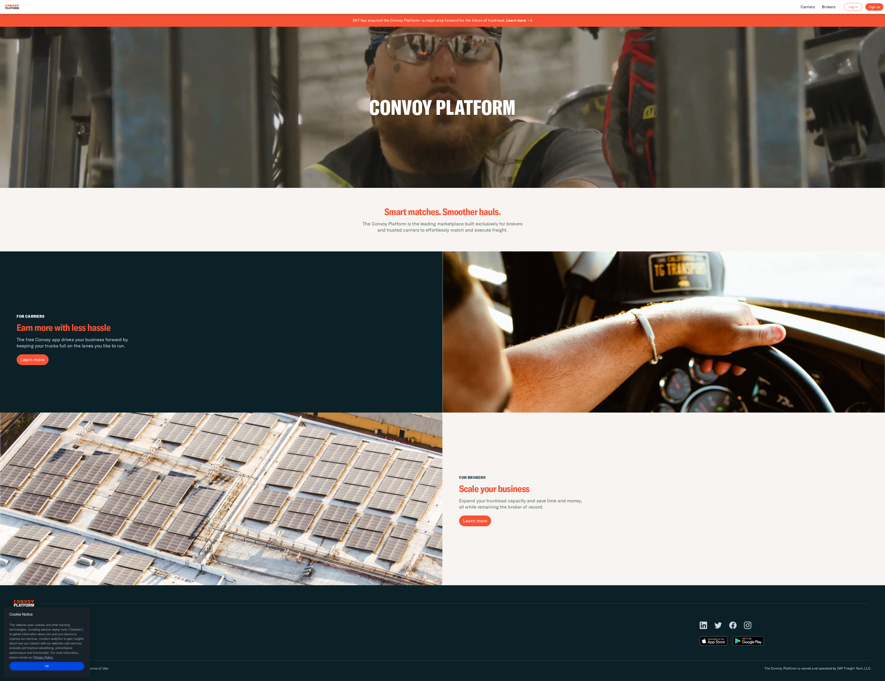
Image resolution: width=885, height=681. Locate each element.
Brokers (829, 6)
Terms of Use (98, 668)
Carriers (808, 6)
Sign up (874, 7)
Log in (853, 7)
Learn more (516, 20)
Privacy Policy (43, 657)
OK (47, 666)
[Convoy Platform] (17, 7)
